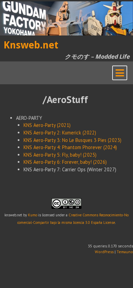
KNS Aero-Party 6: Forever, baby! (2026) (65, 162)
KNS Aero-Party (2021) (47, 125)
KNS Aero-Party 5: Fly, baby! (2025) (60, 155)
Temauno (125, 251)
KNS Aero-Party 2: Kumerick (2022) (60, 132)
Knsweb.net (30, 45)
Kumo (32, 215)
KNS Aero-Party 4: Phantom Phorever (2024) (70, 147)
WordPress (104, 251)
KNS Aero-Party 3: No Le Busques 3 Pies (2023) (72, 140)
